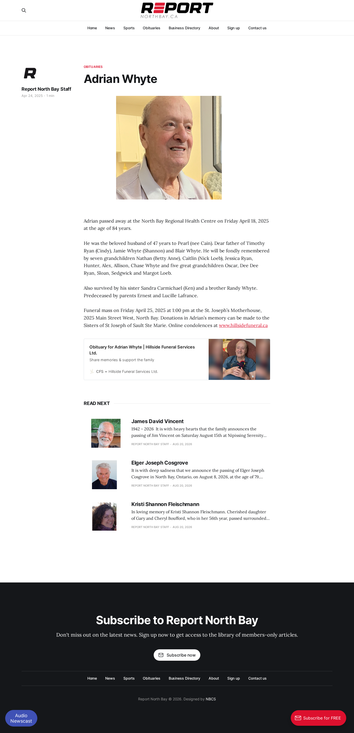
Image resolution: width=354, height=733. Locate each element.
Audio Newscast (21, 718)
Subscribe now (181, 655)
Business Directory (185, 28)
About (214, 28)
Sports (129, 28)
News (110, 28)
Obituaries (151, 28)
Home (92, 28)
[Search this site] (24, 10)
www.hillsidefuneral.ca (243, 325)
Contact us (257, 28)
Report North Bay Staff (46, 89)
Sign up (233, 28)
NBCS (211, 699)
